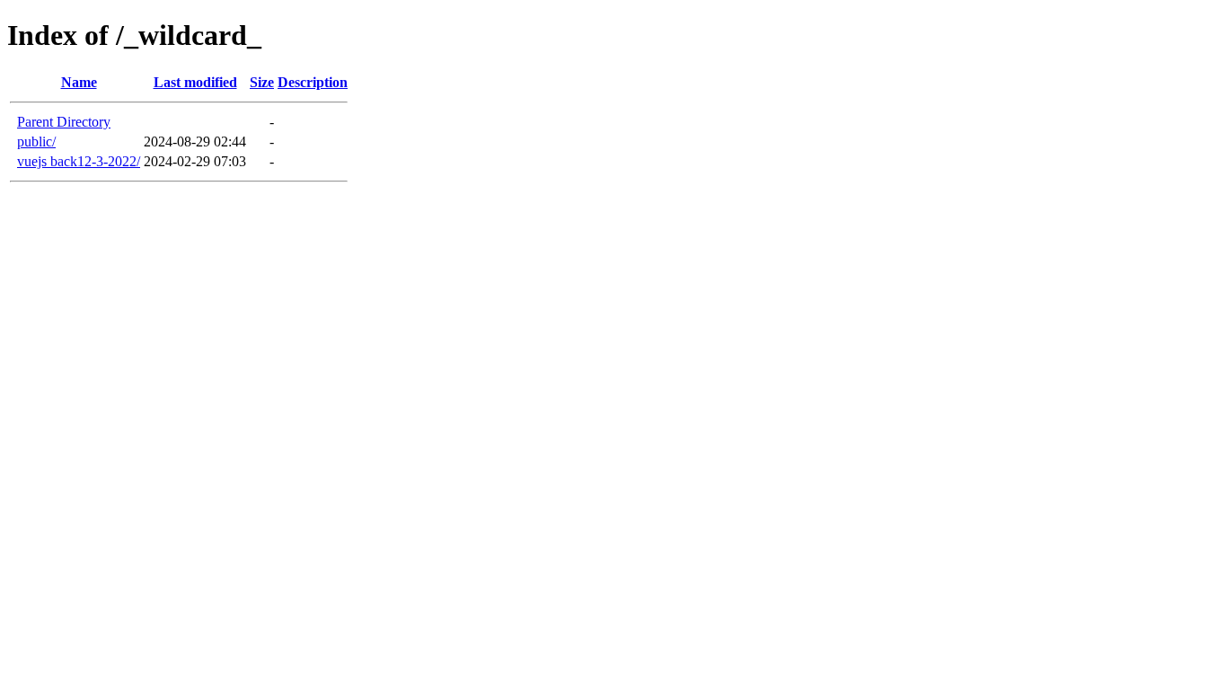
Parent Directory (63, 121)
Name (79, 82)
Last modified (195, 82)
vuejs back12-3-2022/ (78, 161)
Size (262, 82)
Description (313, 82)
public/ (36, 141)
